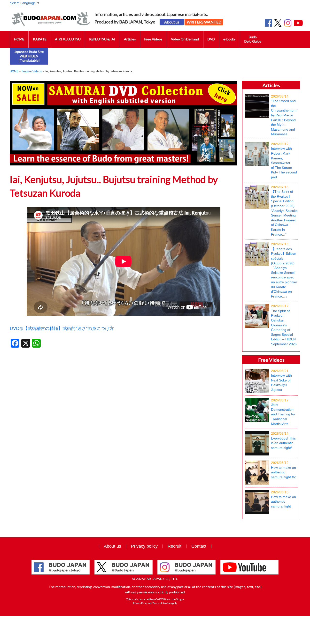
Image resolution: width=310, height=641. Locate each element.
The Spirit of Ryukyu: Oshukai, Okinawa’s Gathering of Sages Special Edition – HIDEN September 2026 (284, 325)
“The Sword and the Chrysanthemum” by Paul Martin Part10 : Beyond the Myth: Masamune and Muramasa (284, 115)
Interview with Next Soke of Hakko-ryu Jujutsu (281, 380)
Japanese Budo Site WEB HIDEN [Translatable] (29, 56)
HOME (19, 39)
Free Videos (153, 39)
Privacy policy (144, 546)
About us (171, 22)
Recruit (174, 546)
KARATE (39, 39)
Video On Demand (185, 39)
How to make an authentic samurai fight (283, 499)
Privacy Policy (140, 603)
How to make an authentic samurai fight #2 (283, 470)
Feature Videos (32, 71)
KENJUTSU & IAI (102, 39)
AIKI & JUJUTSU (68, 39)
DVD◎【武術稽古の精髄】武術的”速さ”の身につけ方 (62, 328)
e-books (229, 39)
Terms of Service (161, 603)
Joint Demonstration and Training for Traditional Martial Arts (283, 412)
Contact (198, 546)
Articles (130, 39)
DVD (211, 39)
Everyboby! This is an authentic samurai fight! (283, 441)
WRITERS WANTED (204, 22)
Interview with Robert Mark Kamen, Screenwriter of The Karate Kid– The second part (284, 160)
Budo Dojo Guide (252, 39)
